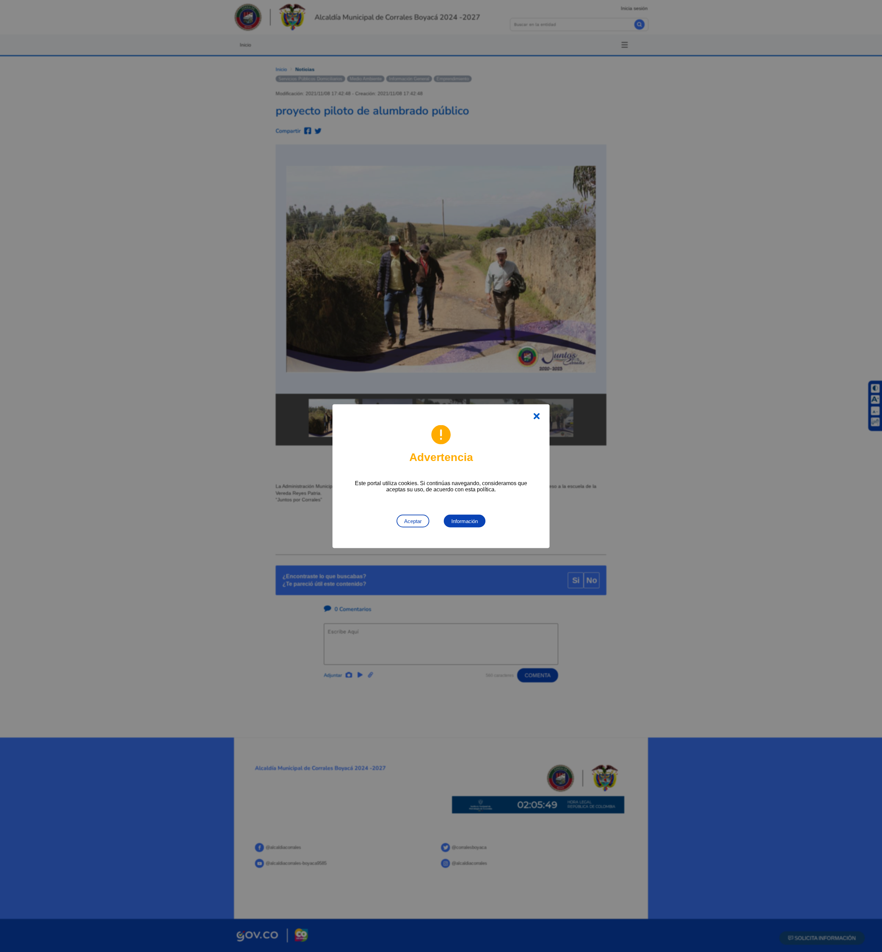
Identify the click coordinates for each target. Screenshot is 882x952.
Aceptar (413, 521)
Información (464, 521)
